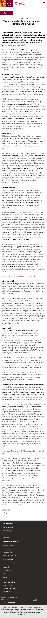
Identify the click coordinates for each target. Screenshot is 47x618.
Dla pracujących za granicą (11, 549)
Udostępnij (6, 509)
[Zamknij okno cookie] (44, 607)
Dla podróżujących (8, 546)
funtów (4, 429)
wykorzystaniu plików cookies (29, 613)
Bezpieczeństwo (8, 559)
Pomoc (5, 578)
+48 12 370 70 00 (12, 597)
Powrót (6, 13)
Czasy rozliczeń (7, 585)
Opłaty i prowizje (8, 528)
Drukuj (4, 512)
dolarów (35, 426)
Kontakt (5, 534)
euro (40, 426)
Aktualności (6, 537)
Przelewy (15, 436)
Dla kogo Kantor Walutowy (11, 541)
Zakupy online (6, 52)
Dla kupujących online (9, 555)
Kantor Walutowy (8, 523)
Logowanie (6, 567)
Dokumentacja (7, 531)
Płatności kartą (7, 570)
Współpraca (6, 592)
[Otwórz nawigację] (44, 3)
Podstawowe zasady (9, 564)
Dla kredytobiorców (8, 552)
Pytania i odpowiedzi (9, 582)
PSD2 (4, 573)
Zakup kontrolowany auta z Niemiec (23, 276)
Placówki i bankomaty (9, 588)
